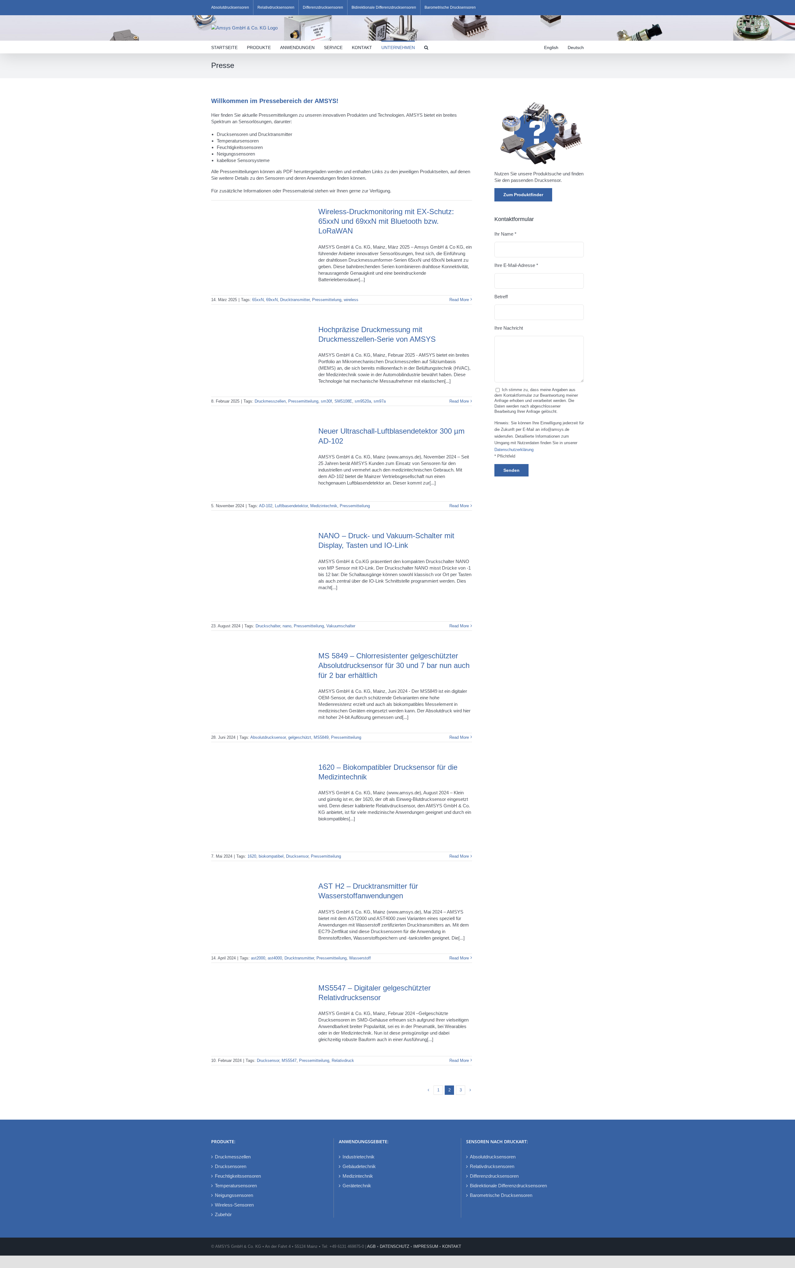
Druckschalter (268, 626)
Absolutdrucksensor (268, 737)
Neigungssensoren (234, 1195)
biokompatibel (271, 856)
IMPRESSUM (425, 1246)
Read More (459, 299)
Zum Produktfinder (523, 194)
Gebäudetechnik (359, 1166)
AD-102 (265, 505)
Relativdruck (343, 1060)
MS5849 (321, 737)
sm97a (380, 401)
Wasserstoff (360, 958)
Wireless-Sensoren (234, 1204)
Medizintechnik (323, 505)
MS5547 (289, 1060)
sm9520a (363, 401)
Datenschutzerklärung (514, 450)
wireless (351, 299)
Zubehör (223, 1214)
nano (287, 626)
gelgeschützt (299, 737)
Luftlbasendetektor (291, 505)
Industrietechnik (359, 1156)
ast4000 (275, 958)
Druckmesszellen (270, 401)
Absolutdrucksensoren (493, 1156)
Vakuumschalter (340, 626)
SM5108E (343, 401)
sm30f (326, 401)
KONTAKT (451, 1246)
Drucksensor (297, 856)
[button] (426, 47)
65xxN (258, 299)
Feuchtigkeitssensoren (238, 1176)
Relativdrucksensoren (492, 1166)
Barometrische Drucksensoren (501, 1195)
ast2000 (258, 958)
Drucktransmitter (295, 299)
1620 (252, 856)
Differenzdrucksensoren (494, 1176)
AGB (371, 1246)
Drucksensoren (230, 1166)
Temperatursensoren (236, 1185)
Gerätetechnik (357, 1185)
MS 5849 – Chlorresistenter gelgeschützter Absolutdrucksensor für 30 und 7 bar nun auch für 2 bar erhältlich (394, 665)
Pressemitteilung (303, 401)
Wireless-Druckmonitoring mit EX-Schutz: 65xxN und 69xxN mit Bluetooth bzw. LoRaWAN (386, 221)
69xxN (272, 299)
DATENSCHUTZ (394, 1246)
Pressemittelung (326, 299)
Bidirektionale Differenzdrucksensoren (508, 1185)
